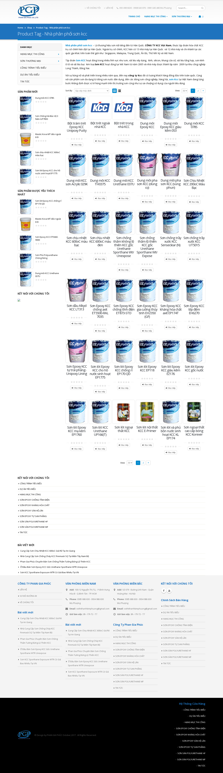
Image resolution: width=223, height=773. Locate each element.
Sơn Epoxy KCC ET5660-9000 (46, 238)
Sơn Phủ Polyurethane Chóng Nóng (46, 256)
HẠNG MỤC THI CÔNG (155, 16)
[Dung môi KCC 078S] (25, 104)
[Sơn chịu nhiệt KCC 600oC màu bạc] (25, 158)
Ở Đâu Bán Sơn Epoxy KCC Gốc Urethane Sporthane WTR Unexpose (53, 566)
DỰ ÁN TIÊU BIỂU (29, 74)
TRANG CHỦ (134, 16)
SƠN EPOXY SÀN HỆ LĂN (31, 510)
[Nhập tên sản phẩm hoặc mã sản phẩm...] (202, 8)
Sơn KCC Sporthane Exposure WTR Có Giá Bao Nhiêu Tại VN (49, 572)
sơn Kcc (173, 79)
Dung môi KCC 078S (44, 97)
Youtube (169, 590)
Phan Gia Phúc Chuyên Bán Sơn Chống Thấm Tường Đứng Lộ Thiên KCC (55, 561)
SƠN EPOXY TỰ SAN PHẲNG (33, 516)
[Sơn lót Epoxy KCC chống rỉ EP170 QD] (25, 207)
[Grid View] (114, 91)
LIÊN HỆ (109, 8)
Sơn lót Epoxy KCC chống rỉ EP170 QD (48, 202)
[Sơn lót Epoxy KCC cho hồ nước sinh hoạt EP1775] (25, 176)
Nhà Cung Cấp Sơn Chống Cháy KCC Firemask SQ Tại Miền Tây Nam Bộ (54, 556)
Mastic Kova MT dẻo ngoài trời (48, 136)
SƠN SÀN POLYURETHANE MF (34, 526)
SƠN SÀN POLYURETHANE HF (34, 521)
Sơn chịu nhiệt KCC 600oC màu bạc (47, 154)
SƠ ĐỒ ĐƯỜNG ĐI (28, 596)
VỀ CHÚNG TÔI (94, 8)
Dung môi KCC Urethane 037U (47, 275)
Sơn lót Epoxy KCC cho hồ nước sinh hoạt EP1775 (47, 172)
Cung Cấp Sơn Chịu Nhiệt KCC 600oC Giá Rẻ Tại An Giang (47, 550)
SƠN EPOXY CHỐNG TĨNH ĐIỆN (34, 499)
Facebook (163, 590)
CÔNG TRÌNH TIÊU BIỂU (33, 67)
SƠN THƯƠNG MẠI (181, 16)
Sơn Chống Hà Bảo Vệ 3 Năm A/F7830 (46, 117)
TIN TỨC (25, 81)
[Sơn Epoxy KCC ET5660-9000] (25, 243)
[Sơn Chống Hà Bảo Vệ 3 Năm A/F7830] (25, 122)
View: (177, 90)
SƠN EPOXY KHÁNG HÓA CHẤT (34, 505)
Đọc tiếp (78, 144)
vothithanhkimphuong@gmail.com (92, 608)
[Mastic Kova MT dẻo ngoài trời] (25, 140)
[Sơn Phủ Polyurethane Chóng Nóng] (25, 261)
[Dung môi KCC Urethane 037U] (25, 279)
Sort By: (68, 90)
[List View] (119, 91)
